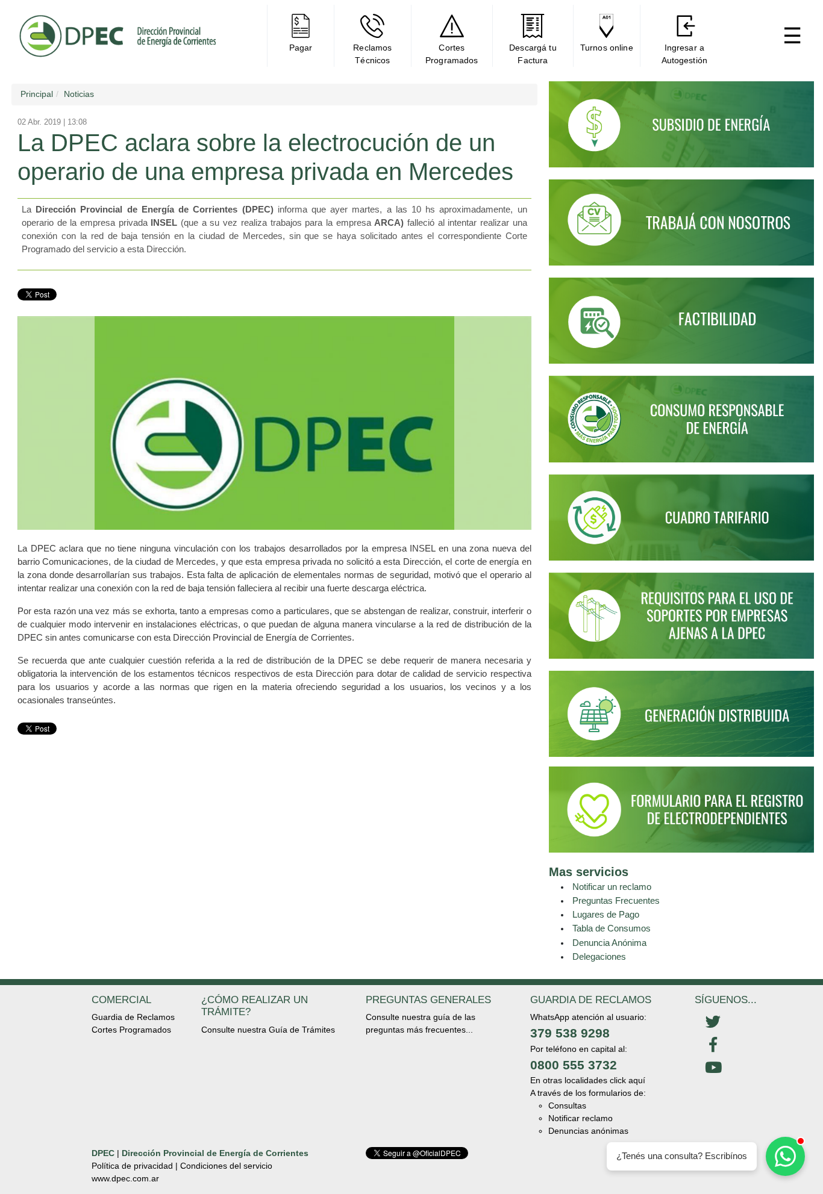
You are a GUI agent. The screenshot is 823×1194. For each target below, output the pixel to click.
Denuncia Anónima (609, 942)
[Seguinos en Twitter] (713, 1022)
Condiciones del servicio (226, 1166)
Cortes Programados (131, 1029)
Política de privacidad (132, 1166)
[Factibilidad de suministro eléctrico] (681, 326)
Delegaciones (599, 956)
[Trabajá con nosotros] (681, 227)
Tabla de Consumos (611, 928)
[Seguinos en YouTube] (713, 1068)
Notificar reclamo (580, 1118)
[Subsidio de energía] (681, 129)
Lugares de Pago (605, 914)
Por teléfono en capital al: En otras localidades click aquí (587, 1065)
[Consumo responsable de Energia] (681, 424)
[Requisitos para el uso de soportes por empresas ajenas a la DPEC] (681, 621)
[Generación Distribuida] (681, 713)
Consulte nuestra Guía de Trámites (268, 1029)
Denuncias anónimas (588, 1131)
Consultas (567, 1105)
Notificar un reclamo (611, 887)
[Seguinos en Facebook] (713, 1045)
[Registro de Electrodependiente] (681, 808)
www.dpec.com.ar (125, 1178)
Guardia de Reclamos (133, 1017)
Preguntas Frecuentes (616, 900)
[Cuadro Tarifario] (681, 522)
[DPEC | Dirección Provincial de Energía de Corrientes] (117, 35)
